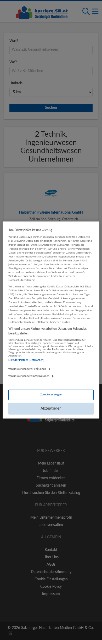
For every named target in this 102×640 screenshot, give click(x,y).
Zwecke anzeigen (51, 394)
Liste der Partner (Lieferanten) (26, 360)
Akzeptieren (51, 408)
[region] (51, 320)
